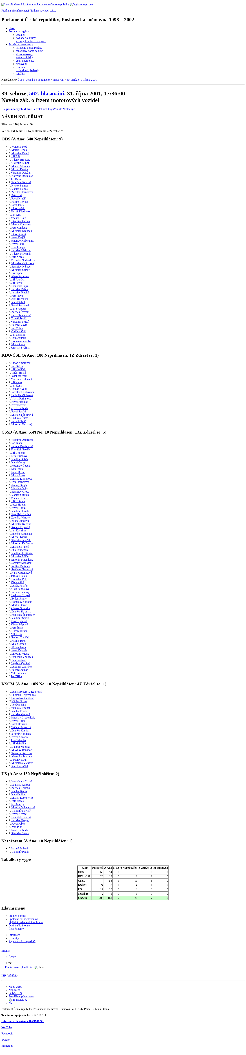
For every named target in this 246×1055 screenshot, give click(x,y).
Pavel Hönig (18, 507)
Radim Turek (18, 640)
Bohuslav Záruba (21, 341)
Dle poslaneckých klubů (16, 109)
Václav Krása (19, 791)
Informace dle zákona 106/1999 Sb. (22, 1021)
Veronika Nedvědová (23, 260)
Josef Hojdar (18, 504)
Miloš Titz (16, 634)
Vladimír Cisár (19, 459)
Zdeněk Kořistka (20, 787)
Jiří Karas (16, 382)
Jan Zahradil (18, 334)
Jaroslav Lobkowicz (22, 392)
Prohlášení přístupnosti (21, 996)
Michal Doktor (19, 169)
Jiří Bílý (15, 156)
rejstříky (20, 73)
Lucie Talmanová (21, 315)
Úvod (12, 28)
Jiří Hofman (18, 501)
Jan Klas (16, 214)
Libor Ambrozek (20, 362)
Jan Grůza (17, 366)
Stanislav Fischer (20, 707)
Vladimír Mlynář (20, 810)
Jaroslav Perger (20, 820)
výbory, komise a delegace (31, 41)
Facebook (7, 1033)
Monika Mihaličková (23, 807)
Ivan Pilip (16, 826)
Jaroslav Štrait (19, 759)
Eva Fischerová (20, 481)
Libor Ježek (18, 208)
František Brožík (20, 449)
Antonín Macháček (22, 559)
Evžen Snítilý (19, 598)
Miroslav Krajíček (21, 230)
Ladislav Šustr (19, 417)
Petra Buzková (19, 455)
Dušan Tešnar (19, 630)
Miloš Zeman (18, 673)
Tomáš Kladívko (20, 211)
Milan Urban (18, 643)
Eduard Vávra (19, 324)
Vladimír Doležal (20, 172)
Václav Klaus (18, 217)
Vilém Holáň (18, 372)
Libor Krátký (18, 234)
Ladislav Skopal (20, 595)
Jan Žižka (16, 676)
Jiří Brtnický (18, 452)
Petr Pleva (17, 295)
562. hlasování (46, 93)
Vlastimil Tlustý (20, 321)
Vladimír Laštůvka (22, 553)
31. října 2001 (89, 79)
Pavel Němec (18, 813)
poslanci (20, 34)
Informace (14, 934)
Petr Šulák (17, 627)
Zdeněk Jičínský (20, 517)
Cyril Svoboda (19, 408)
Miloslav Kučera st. (22, 543)
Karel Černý (18, 462)
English (5, 950)
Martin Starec (19, 605)
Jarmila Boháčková (22, 446)
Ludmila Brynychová (23, 694)
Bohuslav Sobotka (21, 601)
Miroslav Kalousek (21, 379)
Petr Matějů (17, 804)
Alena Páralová (20, 276)
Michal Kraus (19, 536)
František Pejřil (19, 286)
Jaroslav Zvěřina (20, 347)
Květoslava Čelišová (22, 698)
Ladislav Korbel (20, 784)
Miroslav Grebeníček (23, 717)
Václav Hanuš (19, 188)
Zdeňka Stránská (20, 608)
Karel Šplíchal (19, 621)
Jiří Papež (16, 273)
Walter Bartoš (19, 146)
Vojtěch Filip (18, 704)
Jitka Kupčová (19, 549)
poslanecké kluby (26, 37)
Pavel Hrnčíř (18, 198)
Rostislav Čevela (20, 465)
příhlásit (12, 975)
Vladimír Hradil (20, 511)
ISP (3, 975)
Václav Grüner (19, 498)
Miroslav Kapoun (21, 524)
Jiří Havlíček (18, 369)
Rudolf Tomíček (20, 637)
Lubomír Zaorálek (21, 666)
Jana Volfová (19, 660)
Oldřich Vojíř (18, 331)
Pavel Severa (18, 405)
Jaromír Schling (20, 592)
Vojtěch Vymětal (20, 663)
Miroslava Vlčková (22, 762)
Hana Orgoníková (21, 572)
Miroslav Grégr (19, 488)
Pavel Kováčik (19, 736)
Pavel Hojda (18, 720)
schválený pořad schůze (29, 50)
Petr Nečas (17, 256)
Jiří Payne (17, 282)
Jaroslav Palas (19, 575)
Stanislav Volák (20, 833)
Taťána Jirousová (21, 727)
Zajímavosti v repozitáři (22, 941)
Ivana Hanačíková (21, 781)
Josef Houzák (19, 724)
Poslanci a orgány (19, 31)
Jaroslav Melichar (21, 250)
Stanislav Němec (20, 266)
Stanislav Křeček (21, 540)
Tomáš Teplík (19, 318)
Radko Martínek (20, 566)
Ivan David (17, 468)
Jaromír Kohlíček (21, 733)
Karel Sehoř (18, 302)
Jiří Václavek (18, 647)
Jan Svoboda (18, 308)
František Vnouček (22, 656)
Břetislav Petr (19, 579)
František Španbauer (23, 614)
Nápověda (14, 989)
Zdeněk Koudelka (21, 533)
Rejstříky (14, 938)
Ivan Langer (18, 247)
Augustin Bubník (20, 162)
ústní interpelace (25, 60)
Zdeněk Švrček (20, 311)
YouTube (6, 1027)
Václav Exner (19, 701)
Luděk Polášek (19, 585)
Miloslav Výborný (21, 424)
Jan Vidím (17, 328)
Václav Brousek (20, 159)
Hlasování (58, 79)
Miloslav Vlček (20, 653)
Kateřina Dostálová (22, 175)
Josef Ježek (17, 204)
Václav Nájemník (21, 253)
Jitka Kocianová (20, 221)
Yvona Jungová (20, 520)
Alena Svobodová (21, 756)
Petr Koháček (19, 227)
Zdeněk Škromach (21, 611)
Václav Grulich (20, 494)
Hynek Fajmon (19, 185)
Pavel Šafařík (18, 411)
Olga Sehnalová (20, 588)
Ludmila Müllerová (22, 395)
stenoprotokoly (24, 54)
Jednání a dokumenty (21, 44)
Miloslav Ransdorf (21, 749)
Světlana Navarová (22, 569)
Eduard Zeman (19, 669)
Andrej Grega (19, 485)
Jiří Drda (16, 179)
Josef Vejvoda (19, 650)
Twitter (5, 1039)
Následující (69, 109)
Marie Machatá (19, 848)
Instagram (7, 1045)
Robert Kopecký (20, 527)
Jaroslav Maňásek (21, 562)
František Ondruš (21, 817)
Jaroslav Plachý (20, 292)
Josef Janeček (19, 375)
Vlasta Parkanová (21, 398)
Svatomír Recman (21, 753)
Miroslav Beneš (20, 153)
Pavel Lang (17, 243)
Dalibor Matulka (20, 746)
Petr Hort (16, 195)
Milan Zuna (18, 344)
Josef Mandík (18, 740)
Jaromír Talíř (18, 421)
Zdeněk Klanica (20, 730)
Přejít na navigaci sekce (43, 10)
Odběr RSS (15, 993)
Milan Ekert (18, 475)
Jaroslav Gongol (20, 714)
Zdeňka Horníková (22, 192)
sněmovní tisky (24, 57)
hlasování (21, 63)
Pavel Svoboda (19, 830)
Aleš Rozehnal (19, 298)
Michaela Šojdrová (22, 414)
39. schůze (73, 79)
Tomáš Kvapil (19, 388)
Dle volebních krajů (42, 109)
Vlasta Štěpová (19, 624)
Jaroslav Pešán (19, 289)
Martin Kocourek (21, 224)
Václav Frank (19, 711)
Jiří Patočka (17, 279)
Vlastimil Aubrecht (22, 439)
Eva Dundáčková (21, 182)
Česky (12, 956)
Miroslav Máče (19, 556)
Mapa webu (15, 986)
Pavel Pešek (18, 823)
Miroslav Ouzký (20, 269)
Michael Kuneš (20, 546)
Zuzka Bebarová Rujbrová (26, 691)
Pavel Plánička (19, 401)
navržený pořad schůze (29, 47)
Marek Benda (19, 149)
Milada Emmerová (21, 478)
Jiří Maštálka (18, 743)
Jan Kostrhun (18, 530)
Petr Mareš (17, 800)
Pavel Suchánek (20, 305)
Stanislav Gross (20, 491)
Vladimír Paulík (20, 851)
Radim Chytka (19, 201)
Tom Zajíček (18, 337)
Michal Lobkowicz (22, 797)
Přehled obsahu (17, 915)
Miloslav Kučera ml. (22, 240)
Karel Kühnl (18, 794)
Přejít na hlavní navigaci (15, 10)
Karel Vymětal (19, 766)
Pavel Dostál (18, 472)
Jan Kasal (16, 385)
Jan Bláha (17, 443)
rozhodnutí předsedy (27, 70)
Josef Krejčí (18, 237)
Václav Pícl (17, 582)
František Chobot (21, 514)
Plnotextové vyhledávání (19, 967)
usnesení (21, 67)
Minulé (58, 109)
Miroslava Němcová (22, 263)
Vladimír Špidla (20, 617)
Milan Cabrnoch (20, 166)
